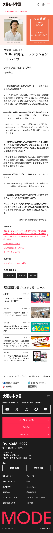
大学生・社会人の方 (9, 497)
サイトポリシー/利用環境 (35, 497)
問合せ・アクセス (26, 434)
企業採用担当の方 (8, 503)
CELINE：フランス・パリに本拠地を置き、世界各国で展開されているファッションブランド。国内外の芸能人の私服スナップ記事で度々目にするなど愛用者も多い (24, 235)
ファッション (10, 275)
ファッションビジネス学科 (14, 263)
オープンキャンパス (11, 252)
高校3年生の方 (7, 476)
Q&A (28, 481)
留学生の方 (6, 487)
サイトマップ (31, 487)
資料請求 (26, 427)
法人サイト (30, 476)
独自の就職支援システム (13, 248)
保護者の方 (6, 492)
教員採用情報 (31, 492)
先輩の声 (32, 275)
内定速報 (22, 275)
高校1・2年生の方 (8, 481)
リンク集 (29, 503)
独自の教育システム (11, 243)
